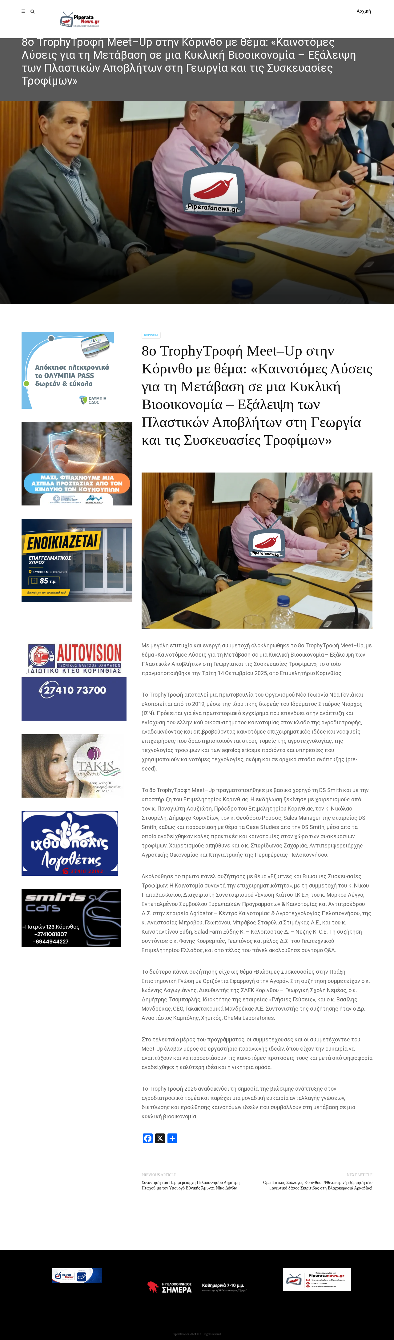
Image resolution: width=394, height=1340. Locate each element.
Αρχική (364, 11)
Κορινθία (151, 335)
